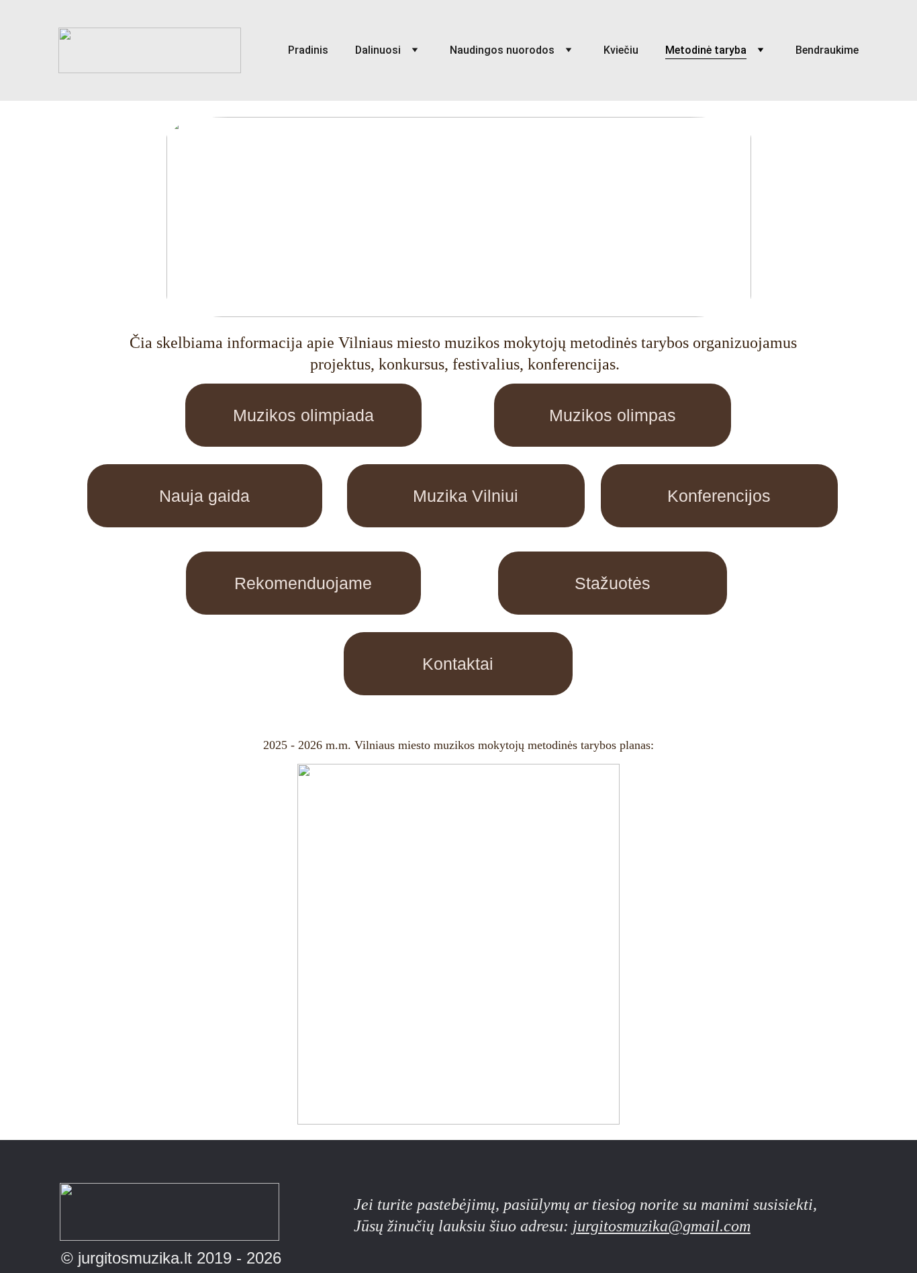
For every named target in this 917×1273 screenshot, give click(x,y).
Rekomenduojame (303, 583)
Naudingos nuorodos (502, 50)
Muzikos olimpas (612, 415)
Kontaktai (457, 663)
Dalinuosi (378, 50)
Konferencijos (719, 495)
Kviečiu (621, 50)
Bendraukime (827, 50)
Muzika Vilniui (465, 495)
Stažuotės (612, 583)
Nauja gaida (204, 495)
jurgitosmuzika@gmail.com (662, 1226)
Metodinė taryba (705, 50)
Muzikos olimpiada (303, 415)
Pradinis (308, 50)
